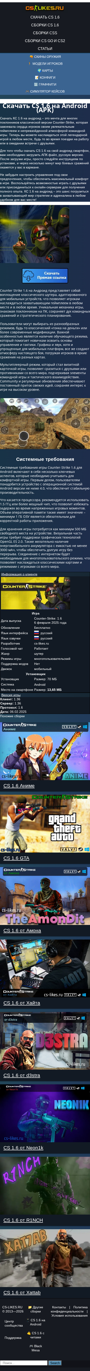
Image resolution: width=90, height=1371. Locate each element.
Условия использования (69, 1315)
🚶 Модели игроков (45, 63)
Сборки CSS (45, 33)
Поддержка (13, 1338)
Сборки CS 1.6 (45, 25)
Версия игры (11, 695)
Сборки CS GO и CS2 (45, 41)
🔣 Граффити (45, 84)
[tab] (45, 574)
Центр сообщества (14, 1323)
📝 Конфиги (45, 77)
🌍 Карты (45, 70)
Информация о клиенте (19, 574)
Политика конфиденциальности (69, 1309)
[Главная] (45, 6)
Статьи (45, 49)
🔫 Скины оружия (45, 57)
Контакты (59, 1307)
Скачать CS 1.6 (45, 17)
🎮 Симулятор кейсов (45, 91)
